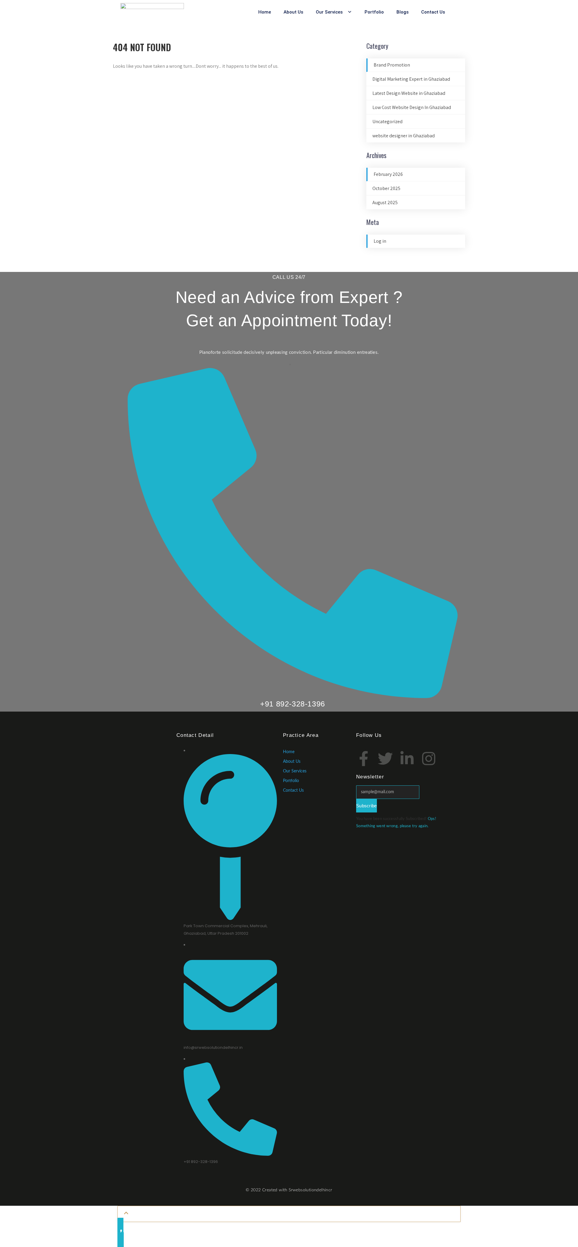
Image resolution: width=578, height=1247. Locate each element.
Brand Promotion (392, 65)
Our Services (329, 12)
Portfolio (374, 12)
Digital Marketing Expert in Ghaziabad (411, 79)
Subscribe (366, 805)
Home (264, 12)
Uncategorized (387, 121)
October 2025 (386, 188)
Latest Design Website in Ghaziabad (408, 93)
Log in (380, 241)
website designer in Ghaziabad (403, 135)
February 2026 (388, 174)
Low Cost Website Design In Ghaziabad (411, 107)
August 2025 (385, 202)
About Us (293, 12)
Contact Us (433, 12)
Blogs (402, 12)
